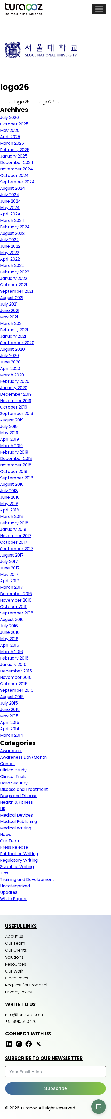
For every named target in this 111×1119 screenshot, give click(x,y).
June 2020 (10, 362)
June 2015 (10, 710)
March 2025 (12, 143)
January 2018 (13, 529)
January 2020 (13, 388)
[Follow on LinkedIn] (9, 1046)
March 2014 (11, 735)
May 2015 (9, 716)
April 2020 (10, 368)
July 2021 (9, 304)
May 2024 (10, 208)
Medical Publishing (18, 822)
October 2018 (13, 471)
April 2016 (9, 645)
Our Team (10, 841)
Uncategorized (15, 886)
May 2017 (9, 574)
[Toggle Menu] (99, 8)
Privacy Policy (18, 992)
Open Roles (16, 978)
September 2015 (16, 690)
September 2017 (16, 549)
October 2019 (13, 407)
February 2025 (14, 150)
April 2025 (10, 137)
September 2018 (16, 478)
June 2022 (10, 246)
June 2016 (10, 632)
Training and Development (27, 879)
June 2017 (10, 568)
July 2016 (9, 626)
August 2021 (11, 298)
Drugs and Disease (18, 796)
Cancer (7, 764)
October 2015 (13, 684)
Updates (8, 892)
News (5, 834)
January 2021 (13, 336)
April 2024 (10, 214)
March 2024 (12, 220)
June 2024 (10, 201)
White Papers (13, 899)
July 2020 (9, 356)
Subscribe (55, 1088)
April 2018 (9, 510)
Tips (4, 873)
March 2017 (11, 587)
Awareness (11, 751)
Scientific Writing (17, 867)
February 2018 (14, 523)
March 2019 (11, 446)
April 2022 (10, 259)
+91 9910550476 (21, 1022)
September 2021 (16, 291)
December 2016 (16, 594)
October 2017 (13, 542)
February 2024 (15, 227)
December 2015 (16, 671)
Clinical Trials (13, 776)
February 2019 (14, 452)
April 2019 (9, 439)
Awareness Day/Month (23, 757)
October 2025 (14, 124)
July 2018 (9, 491)
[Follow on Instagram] (19, 1046)
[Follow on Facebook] (29, 1046)
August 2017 (12, 555)
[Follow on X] (38, 1046)
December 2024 (16, 163)
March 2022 (12, 265)
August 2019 (11, 420)
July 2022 (9, 240)
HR (2, 809)
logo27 (49, 102)
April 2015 (9, 722)
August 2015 (12, 697)
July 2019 (9, 426)
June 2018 (10, 497)
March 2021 (11, 323)
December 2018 (16, 459)
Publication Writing (19, 854)
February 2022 (14, 272)
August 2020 (12, 349)
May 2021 (9, 317)
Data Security (14, 783)
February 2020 (14, 381)
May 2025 (9, 130)
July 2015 (9, 703)
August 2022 (12, 233)
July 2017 (9, 562)
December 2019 (16, 394)
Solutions (14, 957)
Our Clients (16, 950)
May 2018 (9, 504)
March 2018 (11, 516)
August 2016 (12, 619)
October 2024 (14, 175)
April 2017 (9, 581)
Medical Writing (15, 828)
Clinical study (13, 770)
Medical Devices (16, 815)
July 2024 (9, 195)
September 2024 (17, 182)
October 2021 (13, 285)
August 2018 (12, 484)
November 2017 (15, 536)
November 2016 (15, 600)
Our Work (14, 971)
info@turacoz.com (24, 1015)
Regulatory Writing (19, 860)
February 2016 (14, 658)
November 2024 (16, 169)
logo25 (19, 102)
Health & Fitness (16, 802)
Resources (15, 964)
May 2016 (9, 639)
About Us (14, 936)
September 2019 (16, 414)
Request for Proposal (26, 985)
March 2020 (12, 375)
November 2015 (15, 677)
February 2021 (14, 330)
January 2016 (13, 664)
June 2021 (9, 311)
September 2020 (17, 343)
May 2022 (9, 253)
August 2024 (12, 188)
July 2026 (9, 117)
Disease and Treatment (24, 789)
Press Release (14, 847)
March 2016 (11, 652)
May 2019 (9, 433)
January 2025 (13, 156)
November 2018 (15, 465)
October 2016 (13, 607)
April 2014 (9, 729)
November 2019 (15, 401)
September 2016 (16, 613)
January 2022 (13, 278)
